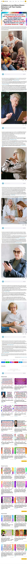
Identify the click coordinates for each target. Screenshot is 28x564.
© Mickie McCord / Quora (18, 242)
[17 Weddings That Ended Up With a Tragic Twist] (7, 395)
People (2, 3)
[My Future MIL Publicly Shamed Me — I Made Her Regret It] (7, 437)
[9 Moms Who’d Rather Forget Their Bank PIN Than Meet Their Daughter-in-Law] (20, 381)
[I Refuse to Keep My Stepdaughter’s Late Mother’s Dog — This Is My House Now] (7, 518)
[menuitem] (10, 1)
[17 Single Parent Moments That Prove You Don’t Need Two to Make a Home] (20, 437)
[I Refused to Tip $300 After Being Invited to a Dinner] (20, 408)
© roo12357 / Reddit (6, 291)
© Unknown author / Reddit (5, 84)
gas (15, 142)
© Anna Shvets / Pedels (3, 278)
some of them (3, 354)
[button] (5, 360)
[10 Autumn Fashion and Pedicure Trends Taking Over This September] (20, 533)
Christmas (17, 78)
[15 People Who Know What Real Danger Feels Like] (7, 423)
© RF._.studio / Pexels (3, 180)
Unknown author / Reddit (23, 357)
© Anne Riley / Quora (22, 237)
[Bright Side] (5, 1)
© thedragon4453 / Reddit (13, 139)
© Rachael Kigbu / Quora (10, 344)
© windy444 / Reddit (6, 352)
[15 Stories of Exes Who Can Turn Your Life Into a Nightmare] (7, 408)
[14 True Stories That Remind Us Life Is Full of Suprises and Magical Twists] (7, 381)
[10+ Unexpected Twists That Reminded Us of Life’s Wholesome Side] (20, 395)
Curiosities (2, 402)
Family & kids (16, 432)
